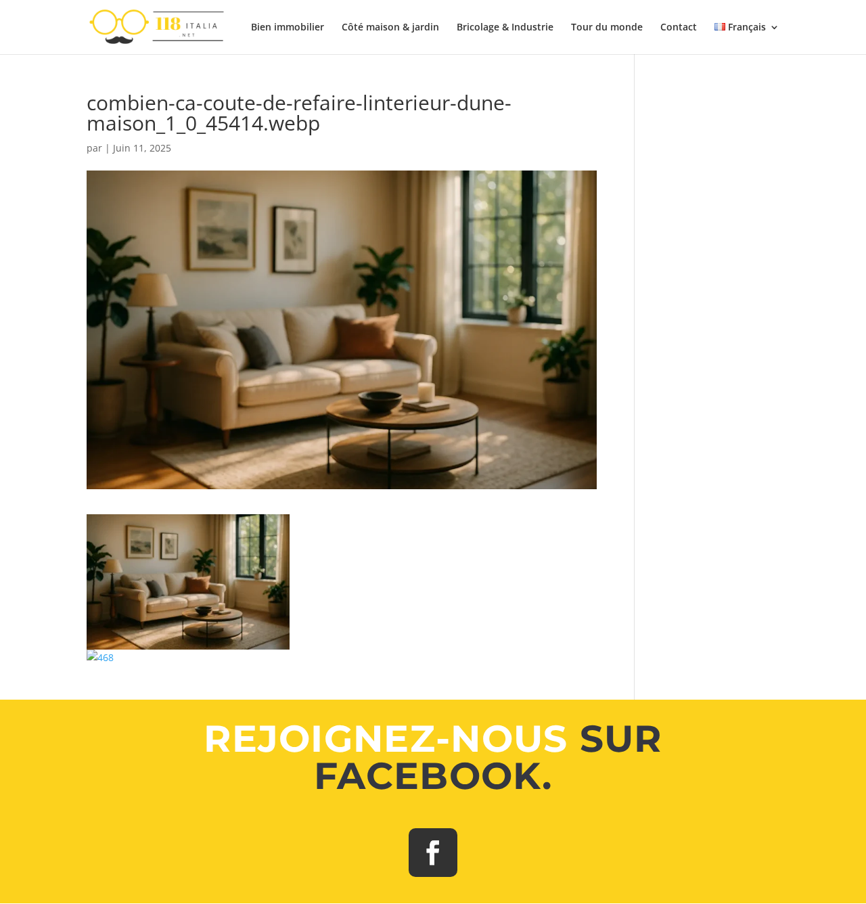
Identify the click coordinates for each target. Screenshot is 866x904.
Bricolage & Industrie (505, 27)
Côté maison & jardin (390, 27)
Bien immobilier (287, 27)
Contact (678, 27)
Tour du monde (607, 27)
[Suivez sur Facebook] (433, 852)
